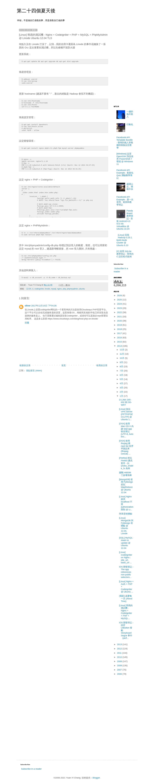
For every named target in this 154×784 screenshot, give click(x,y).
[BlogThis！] (62, 285)
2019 (119, 325)
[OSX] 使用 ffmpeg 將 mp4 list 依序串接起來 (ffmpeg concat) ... (126, 447)
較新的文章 (25, 365)
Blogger (96, 778)
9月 (122, 362)
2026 (119, 295)
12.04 (28, 289)
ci (32, 289)
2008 (119, 665)
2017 (119, 333)
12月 (122, 349)
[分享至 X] (64, 285)
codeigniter (39, 289)
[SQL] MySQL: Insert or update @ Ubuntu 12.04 (126, 543)
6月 (122, 375)
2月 (122, 392)
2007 (119, 670)
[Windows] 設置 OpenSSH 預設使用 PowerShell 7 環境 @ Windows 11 (124, 159)
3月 (122, 387)
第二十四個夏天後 (36, 10)
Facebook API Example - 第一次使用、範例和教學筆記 (124, 201)
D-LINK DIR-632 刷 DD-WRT (125, 402)
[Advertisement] (123, 65)
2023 (119, 308)
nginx (59, 289)
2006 (119, 674)
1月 (122, 396)
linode (47, 289)
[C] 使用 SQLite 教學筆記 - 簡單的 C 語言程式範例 (125, 254)
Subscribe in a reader (31, 769)
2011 (119, 653)
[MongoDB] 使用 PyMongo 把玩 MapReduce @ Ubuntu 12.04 (126, 486)
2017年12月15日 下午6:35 (44, 305)
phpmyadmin (72, 289)
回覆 (27, 322)
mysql (53, 289)
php (64, 289)
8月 (122, 366)
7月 (122, 370)
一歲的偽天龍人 (130, 114)
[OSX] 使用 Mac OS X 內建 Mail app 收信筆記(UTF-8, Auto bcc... (126, 430)
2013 (119, 644)
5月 (122, 379)
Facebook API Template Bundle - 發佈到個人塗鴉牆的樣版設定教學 (124, 142)
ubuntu (82, 289)
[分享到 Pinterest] (69, 285)
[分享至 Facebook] (66, 285)
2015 (119, 342)
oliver (28, 305)
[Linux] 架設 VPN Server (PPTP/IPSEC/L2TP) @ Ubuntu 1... (126, 414)
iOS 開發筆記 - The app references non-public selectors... (126, 572)
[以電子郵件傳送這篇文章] (60, 285)
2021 (119, 316)
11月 (122, 354)
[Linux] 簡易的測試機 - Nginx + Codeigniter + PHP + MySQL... (126, 612)
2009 (119, 661)
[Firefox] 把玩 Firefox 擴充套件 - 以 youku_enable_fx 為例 (126, 463)
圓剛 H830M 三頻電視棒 (125, 473)
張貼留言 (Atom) (34, 370)
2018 (119, 329)
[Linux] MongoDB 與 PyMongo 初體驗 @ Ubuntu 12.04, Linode (126, 526)
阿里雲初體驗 (125, 514)
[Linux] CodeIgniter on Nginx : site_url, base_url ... (125, 557)
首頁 (63, 365)
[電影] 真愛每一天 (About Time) (125, 598)
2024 (119, 304)
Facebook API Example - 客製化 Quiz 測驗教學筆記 (124, 174)
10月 (122, 358)
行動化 (130, 124)
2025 (119, 299)
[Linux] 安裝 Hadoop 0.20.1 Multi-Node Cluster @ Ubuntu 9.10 (124, 240)
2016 (119, 337)
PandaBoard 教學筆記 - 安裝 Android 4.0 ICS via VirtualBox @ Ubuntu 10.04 (124, 220)
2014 (119, 346)
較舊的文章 (101, 365)
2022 (119, 312)
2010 (119, 657)
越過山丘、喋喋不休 (130, 186)
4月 (122, 383)
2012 (119, 648)
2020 (119, 321)
